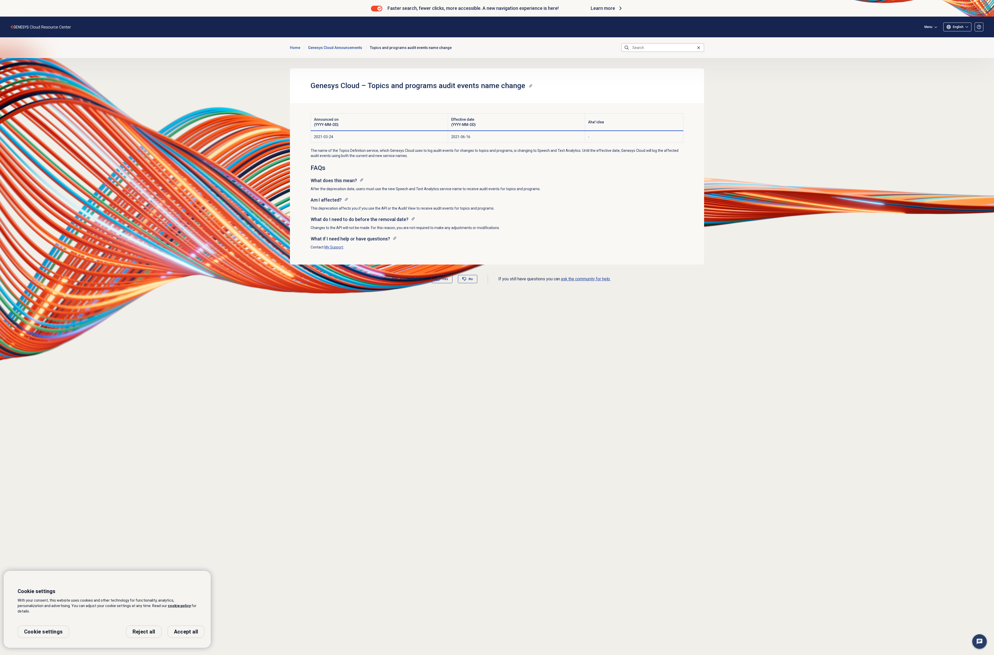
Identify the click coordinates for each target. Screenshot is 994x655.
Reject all (144, 632)
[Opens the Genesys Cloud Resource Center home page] (41, 27)
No (471, 279)
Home (295, 48)
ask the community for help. (586, 278)
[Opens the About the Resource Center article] (979, 27)
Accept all (186, 632)
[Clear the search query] (699, 47)
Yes (445, 279)
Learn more (603, 8)
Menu (928, 27)
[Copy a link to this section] (530, 86)
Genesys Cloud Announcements (335, 48)
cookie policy (179, 606)
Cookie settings (43, 632)
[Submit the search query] (627, 48)
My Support (333, 247)
